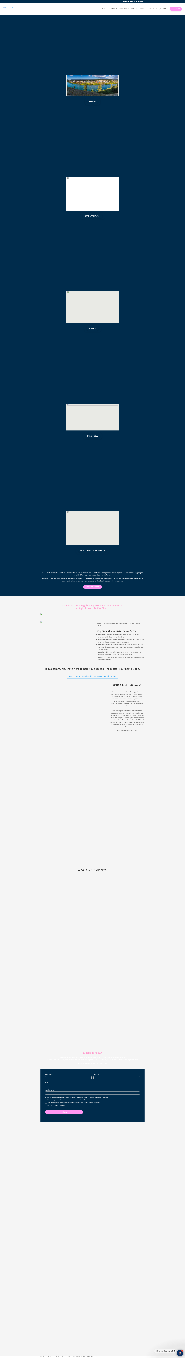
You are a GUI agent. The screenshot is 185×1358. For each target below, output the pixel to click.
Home (104, 9)
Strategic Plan (70, 705)
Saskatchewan (92, 216)
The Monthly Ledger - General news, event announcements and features (68, 1100)
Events (142, 9)
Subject (100, 1190)
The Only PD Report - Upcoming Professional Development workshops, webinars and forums (73, 1102)
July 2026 (96, 751)
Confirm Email (50, 1090)
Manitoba (92, 436)
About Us (112, 9)
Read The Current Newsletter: (104, 748)
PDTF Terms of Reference (66, 714)
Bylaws (73, 700)
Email (47, 1082)
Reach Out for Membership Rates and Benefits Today (92, 676)
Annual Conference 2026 (127, 9)
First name (49, 1075)
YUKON (92, 101)
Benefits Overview (92, 587)
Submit (64, 1112)
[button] (180, 1353)
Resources (151, 9)
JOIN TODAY (163, 9)
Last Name (97, 1075)
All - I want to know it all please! (56, 1105)
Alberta (92, 328)
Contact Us (141, 1)
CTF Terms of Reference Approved (64, 712)
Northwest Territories (92, 550)
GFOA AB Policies (128, 1)
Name (99, 1171)
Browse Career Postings (118, 999)
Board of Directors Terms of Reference (62, 702)
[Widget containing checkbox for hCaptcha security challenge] (111, 1215)
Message (100, 1197)
